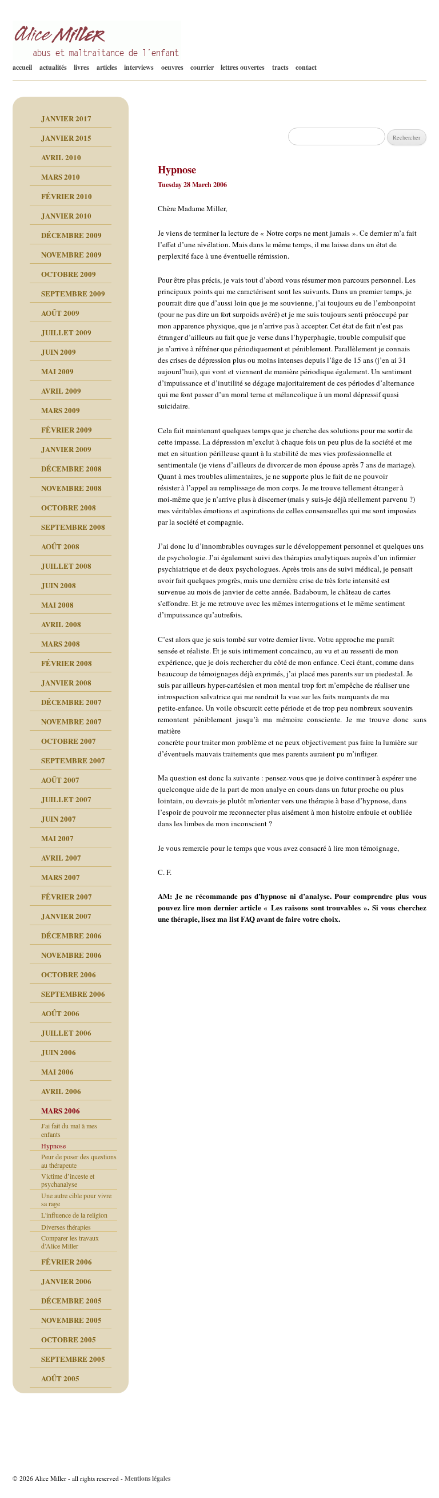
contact (306, 67)
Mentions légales (147, 1478)
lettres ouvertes (243, 67)
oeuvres (172, 67)
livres (81, 67)
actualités (53, 67)
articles (107, 67)
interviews (139, 67)
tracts (280, 67)
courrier (202, 67)
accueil (22, 67)
